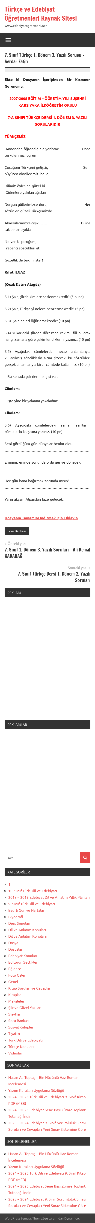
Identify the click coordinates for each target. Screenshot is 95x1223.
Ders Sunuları (19, 923)
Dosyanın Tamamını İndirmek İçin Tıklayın (41, 517)
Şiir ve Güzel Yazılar (24, 1007)
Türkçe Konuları (21, 1046)
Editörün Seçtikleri (23, 962)
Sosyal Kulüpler (20, 1027)
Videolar (15, 1053)
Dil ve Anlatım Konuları (27, 929)
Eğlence (14, 968)
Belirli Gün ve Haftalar (26, 910)
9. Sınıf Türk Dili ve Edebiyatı (31, 903)
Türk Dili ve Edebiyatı (25, 1040)
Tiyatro (14, 1033)
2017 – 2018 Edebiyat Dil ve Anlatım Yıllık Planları (49, 897)
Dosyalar (15, 949)
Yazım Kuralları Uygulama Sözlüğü (36, 1090)
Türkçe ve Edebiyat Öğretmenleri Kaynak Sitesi (41, 14)
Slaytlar (14, 1014)
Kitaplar (14, 994)
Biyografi (15, 916)
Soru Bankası (17, 531)
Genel (13, 981)
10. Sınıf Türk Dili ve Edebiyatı (32, 890)
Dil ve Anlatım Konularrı (27, 936)
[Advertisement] (47, 661)
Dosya (13, 942)
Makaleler (16, 1001)
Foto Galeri (17, 975)
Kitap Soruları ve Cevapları (29, 988)
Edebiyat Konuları (22, 955)
